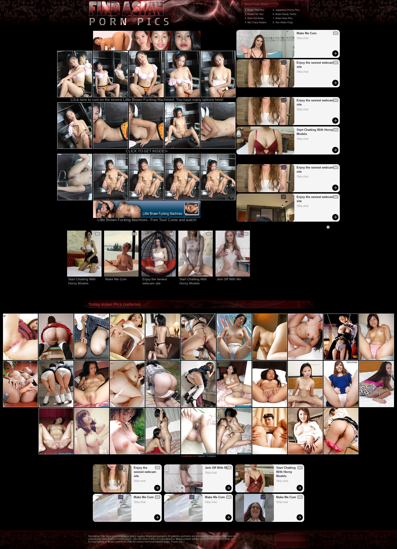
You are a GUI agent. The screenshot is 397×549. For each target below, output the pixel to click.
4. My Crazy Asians (256, 22)
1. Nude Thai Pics (254, 10)
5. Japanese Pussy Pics (286, 10)
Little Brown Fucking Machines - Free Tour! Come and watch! (146, 220)
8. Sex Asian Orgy (283, 22)
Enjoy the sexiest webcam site (316, 65)
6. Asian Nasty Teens (284, 14)
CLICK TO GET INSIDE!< (147, 151)
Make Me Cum (307, 33)
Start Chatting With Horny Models (315, 132)
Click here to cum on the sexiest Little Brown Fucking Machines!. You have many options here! (147, 100)
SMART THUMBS (207, 456)
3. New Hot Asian (254, 18)
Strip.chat (302, 38)
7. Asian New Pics (283, 18)
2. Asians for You (254, 14)
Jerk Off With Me (229, 279)
